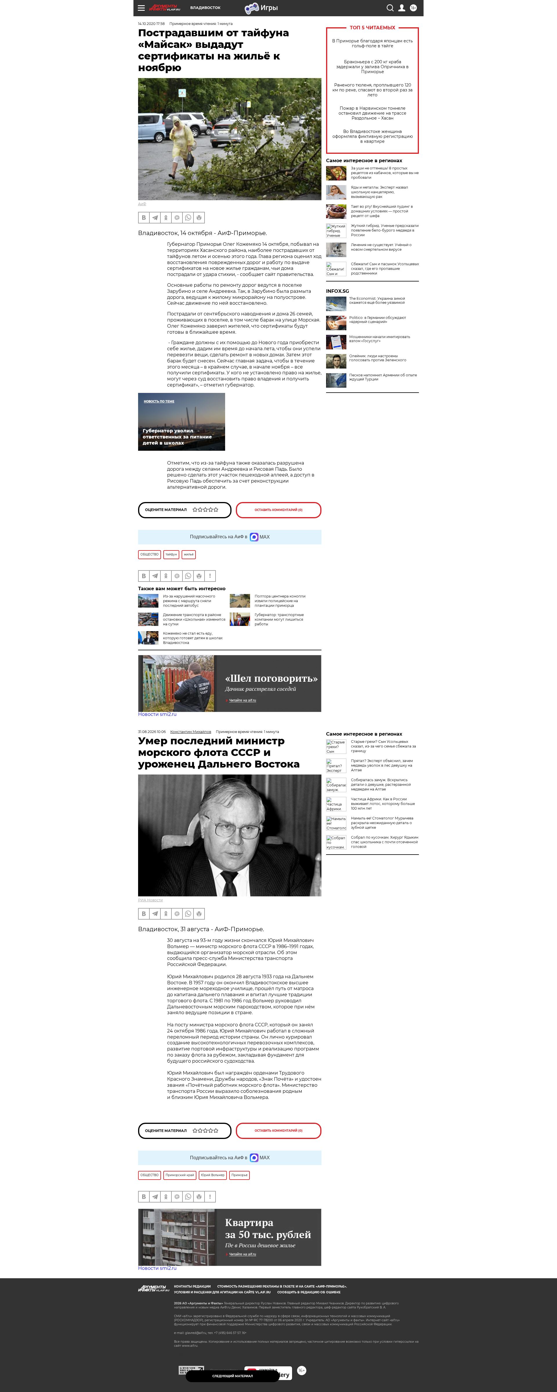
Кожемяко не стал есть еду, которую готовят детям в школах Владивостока (193, 638)
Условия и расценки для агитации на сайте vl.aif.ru (222, 1292)
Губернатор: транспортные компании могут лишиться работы (279, 619)
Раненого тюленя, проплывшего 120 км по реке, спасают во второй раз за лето (372, 90)
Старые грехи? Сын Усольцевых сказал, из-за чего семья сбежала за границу (383, 746)
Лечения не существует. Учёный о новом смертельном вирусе (381, 247)
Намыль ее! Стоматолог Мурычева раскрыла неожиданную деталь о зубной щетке (382, 823)
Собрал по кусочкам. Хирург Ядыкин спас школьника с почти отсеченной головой (384, 842)
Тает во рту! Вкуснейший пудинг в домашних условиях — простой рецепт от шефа (382, 211)
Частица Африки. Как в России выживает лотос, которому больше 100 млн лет (383, 803)
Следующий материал (232, 1376)
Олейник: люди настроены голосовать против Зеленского (377, 358)
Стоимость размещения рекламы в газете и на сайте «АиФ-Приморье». (282, 1286)
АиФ (142, 204)
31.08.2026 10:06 (152, 732)
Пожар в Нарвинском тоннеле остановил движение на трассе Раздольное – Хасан (372, 113)
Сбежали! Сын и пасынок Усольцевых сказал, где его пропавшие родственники (385, 268)
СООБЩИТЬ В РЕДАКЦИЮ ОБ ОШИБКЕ (309, 1292)
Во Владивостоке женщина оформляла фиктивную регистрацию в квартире (372, 136)
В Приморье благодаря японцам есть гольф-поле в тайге (372, 43)
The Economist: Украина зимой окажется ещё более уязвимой (377, 301)
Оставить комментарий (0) (279, 510)
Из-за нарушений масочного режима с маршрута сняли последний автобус (189, 601)
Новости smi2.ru (157, 714)
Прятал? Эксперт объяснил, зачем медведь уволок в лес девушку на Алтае (382, 765)
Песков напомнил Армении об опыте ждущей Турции (383, 377)
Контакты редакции (192, 1286)
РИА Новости (150, 900)
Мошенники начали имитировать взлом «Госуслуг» (379, 339)
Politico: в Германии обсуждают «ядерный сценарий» (377, 320)
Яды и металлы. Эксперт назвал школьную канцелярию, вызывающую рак (379, 192)
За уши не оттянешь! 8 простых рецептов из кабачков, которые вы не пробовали (385, 173)
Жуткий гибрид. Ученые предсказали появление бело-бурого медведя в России (385, 230)
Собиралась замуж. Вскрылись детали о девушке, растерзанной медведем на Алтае (381, 784)
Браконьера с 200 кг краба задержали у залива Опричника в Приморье (372, 66)
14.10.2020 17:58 (151, 23)
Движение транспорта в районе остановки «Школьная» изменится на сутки (194, 619)
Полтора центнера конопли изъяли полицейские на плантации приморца (280, 601)
